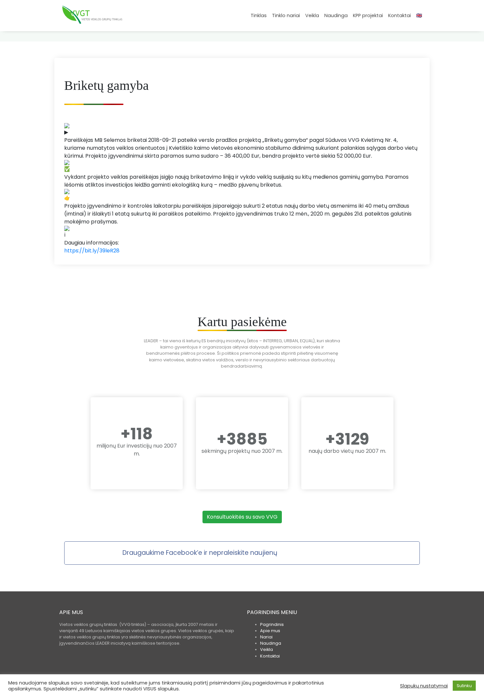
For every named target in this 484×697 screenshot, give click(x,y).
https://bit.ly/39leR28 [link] (92, 250)
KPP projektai (368, 15)
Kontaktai (399, 15)
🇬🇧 (419, 15)
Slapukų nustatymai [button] (424, 686)
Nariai (266, 637)
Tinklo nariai (286, 15)
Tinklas (259, 15)
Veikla (312, 15)
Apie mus (270, 630)
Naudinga (336, 15)
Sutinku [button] (464, 686)
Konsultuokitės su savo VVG (242, 517)
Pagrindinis (272, 624)
